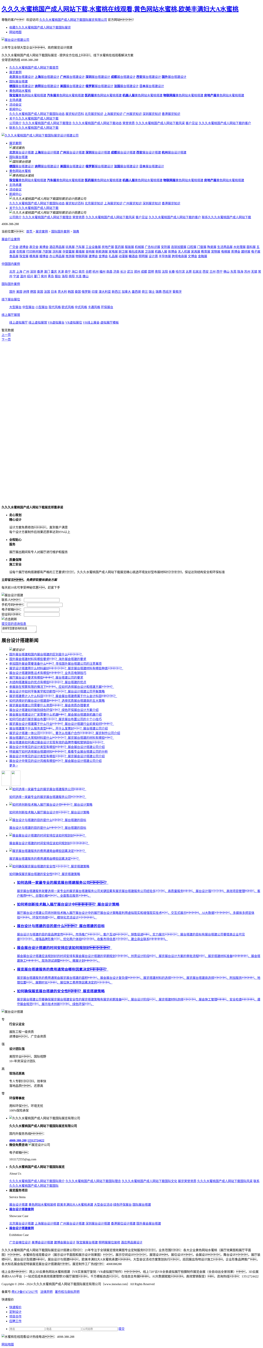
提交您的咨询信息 (14, 623)
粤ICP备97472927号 (25, 1291)
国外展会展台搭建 (148, 1223)
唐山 (85, 276)
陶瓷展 (211, 247)
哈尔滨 (180, 271)
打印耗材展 (34, 251)
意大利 (62, 291)
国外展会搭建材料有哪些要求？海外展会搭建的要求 (47, 659)
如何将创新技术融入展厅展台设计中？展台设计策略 (68, 904)
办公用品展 (57, 256)
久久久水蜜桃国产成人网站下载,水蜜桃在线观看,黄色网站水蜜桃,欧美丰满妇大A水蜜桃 (120, 9)
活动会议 (15, 104)
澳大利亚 (105, 291)
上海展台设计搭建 (47, 1223)
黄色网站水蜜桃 (20, 90)
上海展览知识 (113, 114)
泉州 (44, 276)
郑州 (137, 271)
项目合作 (15, 1316)
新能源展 (101, 251)
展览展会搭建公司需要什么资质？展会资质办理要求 (49, 705)
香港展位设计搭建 (123, 1223)
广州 (26, 271)
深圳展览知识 (151, 114)
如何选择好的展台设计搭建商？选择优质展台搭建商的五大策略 (57, 700)
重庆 (54, 271)
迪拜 (26, 291)
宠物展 (215, 251)
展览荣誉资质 (187, 1181)
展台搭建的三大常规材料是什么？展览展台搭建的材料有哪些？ (61, 737)
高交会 (34, 247)
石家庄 (197, 271)
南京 (82, 271)
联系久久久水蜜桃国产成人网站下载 (34, 127)
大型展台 (15, 307)
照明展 (143, 256)
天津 (61, 271)
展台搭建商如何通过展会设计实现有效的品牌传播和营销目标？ (57, 742)
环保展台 (107, 307)
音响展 (90, 251)
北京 (12, 271)
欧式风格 (68, 307)
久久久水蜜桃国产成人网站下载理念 (47, 123)
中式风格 (81, 307)
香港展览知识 (171, 114)
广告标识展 (152, 247)
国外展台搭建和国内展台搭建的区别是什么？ (46, 654)
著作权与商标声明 (67, 1291)
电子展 (255, 251)
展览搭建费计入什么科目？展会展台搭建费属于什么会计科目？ (63, 696)
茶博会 (235, 251)
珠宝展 (23, 256)
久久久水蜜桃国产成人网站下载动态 (97, 123)
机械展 (139, 247)
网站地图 (15, 32)
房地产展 (108, 247)
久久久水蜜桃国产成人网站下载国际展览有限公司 (73, 19)
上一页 (6, 335)
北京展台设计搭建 (21, 1223)
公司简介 (15, 123)
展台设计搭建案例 (21, 1209)
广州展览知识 (132, 114)
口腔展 (191, 247)
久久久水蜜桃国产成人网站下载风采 (160, 123)
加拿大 (126, 291)
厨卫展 (123, 251)
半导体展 (165, 256)
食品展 (13, 256)
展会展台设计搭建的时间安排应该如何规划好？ (64, 948)
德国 (33, 291)
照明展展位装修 (109, 1242)
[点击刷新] (9, 619)
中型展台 (28, 307)
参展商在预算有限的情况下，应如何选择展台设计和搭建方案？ (61, 686)
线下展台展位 (11, 299)
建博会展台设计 (64, 1242)
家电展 (113, 251)
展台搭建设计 (21, 76)
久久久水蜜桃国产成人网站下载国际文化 (149, 1181)
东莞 (233, 271)
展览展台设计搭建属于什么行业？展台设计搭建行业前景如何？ (61, 723)
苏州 (247, 271)
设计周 (153, 256)
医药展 (119, 247)
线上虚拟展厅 (18, 322)
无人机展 (184, 251)
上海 (19, 271)
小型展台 (41, 307)
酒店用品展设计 (131, 1242)
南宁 (68, 271)
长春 (172, 271)
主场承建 (15, 100)
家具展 (195, 251)
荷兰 (145, 291)
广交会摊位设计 (20, 1242)
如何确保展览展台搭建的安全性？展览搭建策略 (61, 991)
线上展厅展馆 (11, 314)
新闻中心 (15, 109)
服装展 (129, 247)
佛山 (226, 271)
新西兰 (116, 291)
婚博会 (44, 256)
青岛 (51, 276)
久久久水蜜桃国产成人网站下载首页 (34, 67)
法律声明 (46, 1291)
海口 (75, 271)
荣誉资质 (128, 123)
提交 (121, 1328)
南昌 (109, 271)
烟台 (58, 276)
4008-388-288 (18, 1140)
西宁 (219, 271)
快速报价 (15, 1307)
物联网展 (81, 256)
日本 (54, 291)
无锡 (254, 271)
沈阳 (165, 271)
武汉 (130, 271)
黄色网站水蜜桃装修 (42, 1204)
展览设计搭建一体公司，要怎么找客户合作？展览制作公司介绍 (64, 733)
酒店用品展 (57, 247)
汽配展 (47, 251)
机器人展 (161, 251)
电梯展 (225, 251)
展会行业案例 (11, 239)
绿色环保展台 (122, 1204)
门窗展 (201, 247)
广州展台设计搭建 (72, 1223)
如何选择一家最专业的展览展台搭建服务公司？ (62, 883)
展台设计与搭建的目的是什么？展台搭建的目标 (61, 926)
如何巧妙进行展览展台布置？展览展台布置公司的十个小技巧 (55, 719)
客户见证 (192, 123)
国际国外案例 (60, 231)
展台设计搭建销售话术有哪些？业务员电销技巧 (47, 673)
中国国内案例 (11, 264)
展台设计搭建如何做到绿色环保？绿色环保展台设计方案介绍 (54, 710)
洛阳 (65, 276)
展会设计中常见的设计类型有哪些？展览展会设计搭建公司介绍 (57, 756)
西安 (206, 271)
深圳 (33, 271)
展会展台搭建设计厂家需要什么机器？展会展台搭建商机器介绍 (55, 714)
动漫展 (123, 256)
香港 (40, 271)
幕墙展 (80, 251)
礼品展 (113, 256)
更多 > (13, 765)
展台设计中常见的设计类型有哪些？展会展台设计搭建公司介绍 (57, 747)
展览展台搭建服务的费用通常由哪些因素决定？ (62, 969)
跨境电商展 (179, 256)
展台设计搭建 (21, 152)
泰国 (78, 291)
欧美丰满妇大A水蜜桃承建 (75, 1204)
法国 (47, 291)
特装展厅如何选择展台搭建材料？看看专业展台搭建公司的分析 (58, 751)
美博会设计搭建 (42, 1242)
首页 (29, 231)
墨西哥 (136, 291)
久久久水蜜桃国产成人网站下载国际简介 (37, 1181)
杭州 (95, 271)
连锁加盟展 (178, 247)
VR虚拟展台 (56, 322)
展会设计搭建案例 (21, 1228)
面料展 (251, 247)
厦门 (37, 276)
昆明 (151, 271)
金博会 (103, 256)
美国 (19, 291)
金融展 (202, 256)
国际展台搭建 (18, 81)
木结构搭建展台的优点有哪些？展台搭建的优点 (47, 682)
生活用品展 (225, 247)
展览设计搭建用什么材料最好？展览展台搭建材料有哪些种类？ (66, 668)
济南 (116, 271)
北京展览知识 (94, 114)
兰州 (212, 271)
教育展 (205, 251)
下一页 (6, 339)
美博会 (44, 247)
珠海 (240, 271)
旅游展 (70, 256)
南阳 (72, 276)
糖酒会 (133, 256)
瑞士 (152, 291)
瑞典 (76, 231)
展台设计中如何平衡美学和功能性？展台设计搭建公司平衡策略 (57, 691)
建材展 (245, 251)
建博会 (93, 256)
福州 (102, 271)
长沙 (123, 271)
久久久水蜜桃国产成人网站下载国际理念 (93, 1181)
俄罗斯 (86, 291)
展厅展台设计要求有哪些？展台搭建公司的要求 (46, 677)
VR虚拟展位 (73, 322)
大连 (78, 276)
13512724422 (35, 1140)
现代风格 (55, 307)
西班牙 (167, 291)
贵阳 (158, 271)
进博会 (23, 247)
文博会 (192, 256)
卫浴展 (149, 251)
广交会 (13, 247)
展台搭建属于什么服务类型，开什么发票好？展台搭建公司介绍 (58, 728)
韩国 (71, 291)
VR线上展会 (91, 322)
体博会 (172, 251)
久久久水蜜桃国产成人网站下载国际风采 (225, 1181)
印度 (95, 291)
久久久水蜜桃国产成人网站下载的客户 (225, 123)
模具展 (34, 256)
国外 (12, 291)
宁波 (16, 276)
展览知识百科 (74, 114)
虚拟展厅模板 (109, 322)
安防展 (165, 247)
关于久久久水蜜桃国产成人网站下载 (34, 118)
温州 (23, 276)
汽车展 (80, 247)
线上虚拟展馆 (37, 322)
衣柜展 (20, 251)
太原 (189, 271)
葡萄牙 (177, 291)
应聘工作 (15, 1321)
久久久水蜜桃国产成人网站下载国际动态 (37, 114)
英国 (40, 291)
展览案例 (15, 72)
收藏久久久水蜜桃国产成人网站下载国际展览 (40, 27)
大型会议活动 (103, 1204)
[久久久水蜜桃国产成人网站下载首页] (40, 135)
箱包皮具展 (136, 251)
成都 (144, 271)
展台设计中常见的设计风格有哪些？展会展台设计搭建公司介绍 (55, 761)
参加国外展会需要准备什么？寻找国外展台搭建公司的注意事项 (55, 663)
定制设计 (15, 1311)
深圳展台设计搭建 (97, 1223)
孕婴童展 (68, 251)
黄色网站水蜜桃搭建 (27, 95)
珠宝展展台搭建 (87, 1242)
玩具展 (70, 247)
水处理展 (239, 247)
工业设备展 (93, 247)
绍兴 (30, 276)
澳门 (47, 271)
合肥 (88, 271)
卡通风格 (94, 307)
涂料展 (57, 251)
